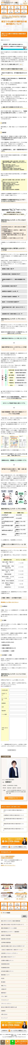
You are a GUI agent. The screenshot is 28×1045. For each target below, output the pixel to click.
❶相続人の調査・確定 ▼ (8, 269)
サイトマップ (4, 1018)
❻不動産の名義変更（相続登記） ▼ (10, 296)
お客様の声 (3, 989)
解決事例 (3, 982)
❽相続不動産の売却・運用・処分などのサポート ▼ (13, 307)
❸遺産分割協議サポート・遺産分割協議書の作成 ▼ (13, 280)
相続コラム (3, 985)
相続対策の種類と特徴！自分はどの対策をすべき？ (13, 946)
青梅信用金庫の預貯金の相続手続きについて (13, 829)
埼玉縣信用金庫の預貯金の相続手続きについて (13, 819)
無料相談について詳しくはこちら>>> (9, 602)
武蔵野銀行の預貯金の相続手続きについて (14, 815)
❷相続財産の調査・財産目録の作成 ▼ (11, 274)
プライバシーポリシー (6, 1003)
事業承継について (5, 975)
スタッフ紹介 (4, 996)
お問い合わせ (4, 1014)
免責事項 (3, 1011)
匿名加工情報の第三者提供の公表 (9, 1007)
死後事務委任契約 (5, 967)
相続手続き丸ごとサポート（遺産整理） (10, 931)
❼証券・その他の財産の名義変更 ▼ (10, 302)
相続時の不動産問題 (5, 935)
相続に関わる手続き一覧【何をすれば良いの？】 (12, 924)
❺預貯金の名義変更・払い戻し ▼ (10, 291)
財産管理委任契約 (5, 964)
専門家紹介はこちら (13, 798)
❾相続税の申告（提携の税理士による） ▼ (12, 314)
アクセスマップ (4, 1000)
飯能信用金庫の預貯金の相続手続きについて (13, 824)
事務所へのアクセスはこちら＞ (8, 865)
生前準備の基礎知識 (5, 942)
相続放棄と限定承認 (5, 939)
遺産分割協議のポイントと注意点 (9, 928)
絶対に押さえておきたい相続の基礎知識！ (11, 921)
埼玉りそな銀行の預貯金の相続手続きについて (13, 810)
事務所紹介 (3, 993)
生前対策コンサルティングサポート (9, 953)
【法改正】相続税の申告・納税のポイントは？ (12, 949)
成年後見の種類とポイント (7, 971)
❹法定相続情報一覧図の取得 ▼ (9, 286)
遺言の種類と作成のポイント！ (8, 957)
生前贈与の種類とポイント (7, 960)
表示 (21, 64)
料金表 (2, 978)
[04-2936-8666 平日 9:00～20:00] (14, 838)
